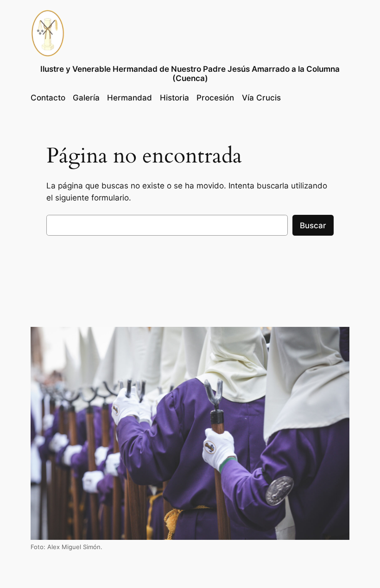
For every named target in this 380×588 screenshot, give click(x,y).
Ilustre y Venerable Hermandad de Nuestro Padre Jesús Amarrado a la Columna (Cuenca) (190, 73)
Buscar (313, 225)
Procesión (215, 97)
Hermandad (129, 97)
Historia (174, 97)
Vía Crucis (261, 97)
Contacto (48, 97)
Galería (86, 97)
